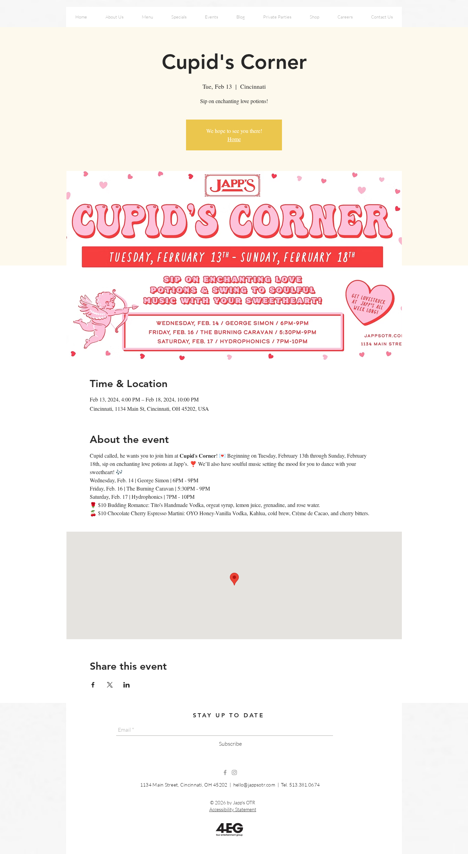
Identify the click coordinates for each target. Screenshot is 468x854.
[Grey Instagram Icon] (234, 772)
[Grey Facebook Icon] (225, 772)
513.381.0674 (304, 785)
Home (234, 139)
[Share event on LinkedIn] (126, 685)
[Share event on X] (110, 685)
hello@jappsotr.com (254, 785)
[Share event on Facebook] (93, 685)
